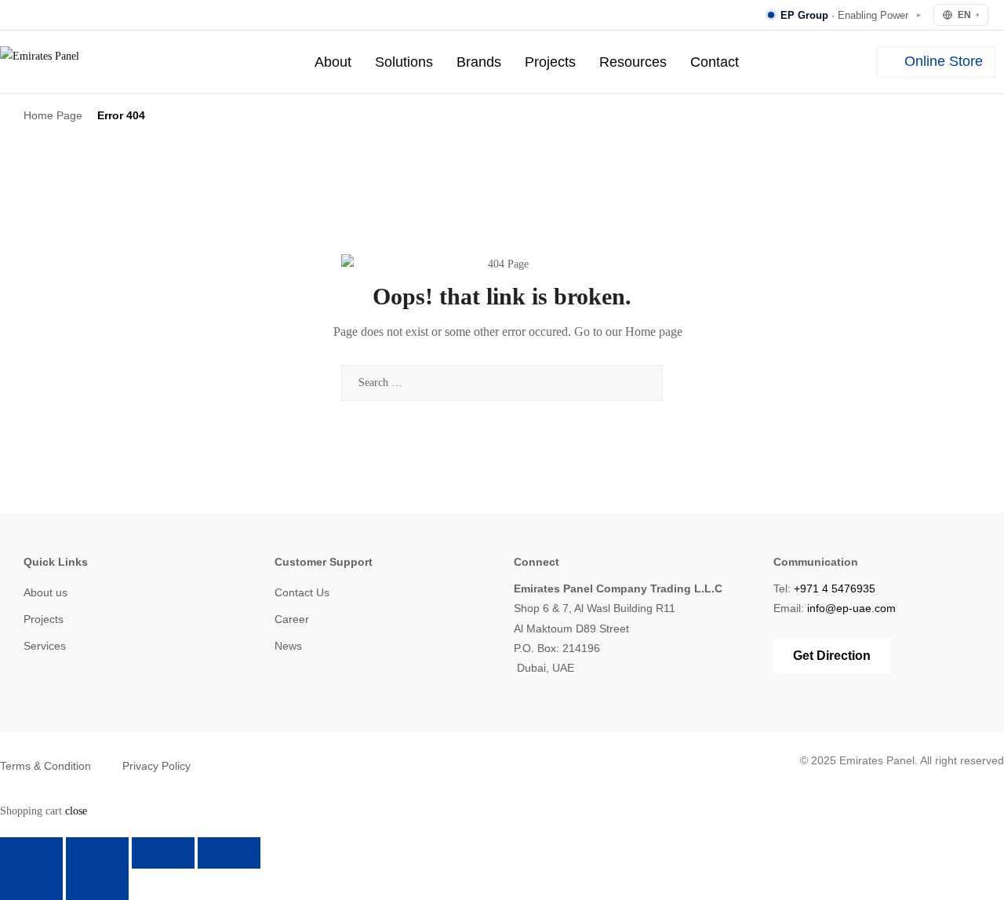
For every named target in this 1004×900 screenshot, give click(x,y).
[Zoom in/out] (31, 853)
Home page (653, 331)
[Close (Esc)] (229, 853)
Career (292, 619)
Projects (550, 62)
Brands (479, 62)
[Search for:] (502, 382)
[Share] (163, 853)
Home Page (53, 115)
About (333, 62)
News (288, 645)
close (76, 811)
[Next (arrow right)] (97, 884)
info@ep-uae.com (851, 608)
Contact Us (302, 592)
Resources (633, 62)
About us (45, 592)
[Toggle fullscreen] (97, 853)
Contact (714, 62)
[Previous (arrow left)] (31, 884)
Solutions (404, 62)
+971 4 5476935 (834, 588)
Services (45, 645)
